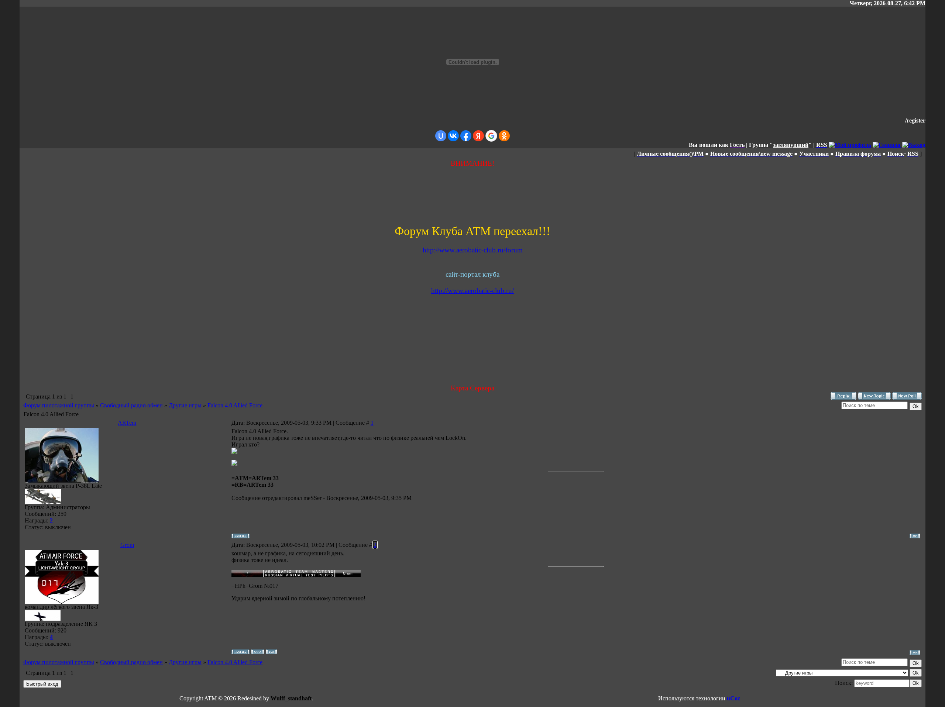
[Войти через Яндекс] (478, 135)
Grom (127, 545)
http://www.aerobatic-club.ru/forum (473, 250)
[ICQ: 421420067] (271, 651)
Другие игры (185, 405)
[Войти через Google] (491, 136)
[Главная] (887, 145)
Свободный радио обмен (131, 405)
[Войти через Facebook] (465, 135)
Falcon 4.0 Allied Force (234, 405)
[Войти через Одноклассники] (504, 135)
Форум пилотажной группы (58, 405)
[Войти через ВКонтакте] (453, 135)
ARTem (127, 423)
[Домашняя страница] (257, 651)
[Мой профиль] (850, 145)
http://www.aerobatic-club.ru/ (472, 290)
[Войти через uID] (440, 135)
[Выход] (913, 145)
